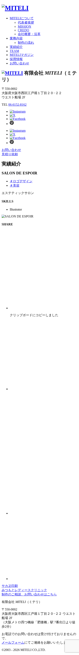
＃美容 (14, 185)
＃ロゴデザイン (21, 181)
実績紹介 (16, 47)
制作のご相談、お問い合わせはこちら (29, 594)
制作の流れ (26, 42)
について (22, 18)
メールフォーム (13, 642)
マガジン (22, 54)
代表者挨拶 (26, 22)
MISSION (24, 26)
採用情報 (16, 59)
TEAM (14, 51)
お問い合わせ (19, 63)
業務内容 (16, 38)
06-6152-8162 (17, 104)
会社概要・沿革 (29, 34)
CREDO (23, 30)
